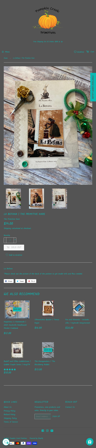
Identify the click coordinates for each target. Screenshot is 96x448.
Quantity (7, 235)
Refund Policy (9, 414)
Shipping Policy (10, 418)
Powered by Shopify (36, 438)
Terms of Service (11, 422)
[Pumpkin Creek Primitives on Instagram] (47, 431)
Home (6, 58)
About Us (8, 407)
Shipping (7, 228)
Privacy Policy (9, 410)
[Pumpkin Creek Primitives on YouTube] (52, 431)
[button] (10, 369)
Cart (92, 51)
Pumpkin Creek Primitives (18, 438)
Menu (7, 51)
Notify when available (93, 87)
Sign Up (56, 416)
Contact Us (70, 407)
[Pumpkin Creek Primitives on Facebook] (43, 431)
